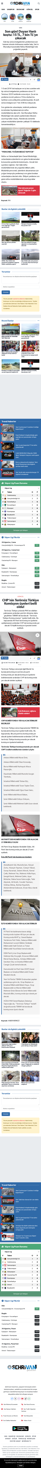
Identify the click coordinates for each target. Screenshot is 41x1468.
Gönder (6, 292)
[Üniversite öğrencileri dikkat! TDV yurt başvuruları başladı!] (11, 1037)
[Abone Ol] (38, 79)
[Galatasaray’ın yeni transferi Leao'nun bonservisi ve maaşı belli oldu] (30, 346)
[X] (15, 1398)
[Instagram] (18, 1398)
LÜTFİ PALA (14, 84)
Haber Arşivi (27, 1420)
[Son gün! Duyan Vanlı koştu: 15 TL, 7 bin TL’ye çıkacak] (20, 65)
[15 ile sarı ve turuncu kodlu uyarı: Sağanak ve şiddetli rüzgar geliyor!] (30, 1056)
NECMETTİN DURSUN (9, 662)
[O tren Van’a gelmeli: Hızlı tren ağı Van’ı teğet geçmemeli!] (11, 217)
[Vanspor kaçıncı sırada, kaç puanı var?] (30, 217)
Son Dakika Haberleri (9, 1420)
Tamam (20, 1465)
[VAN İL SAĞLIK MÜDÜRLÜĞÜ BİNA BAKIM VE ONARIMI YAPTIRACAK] (11, 329)
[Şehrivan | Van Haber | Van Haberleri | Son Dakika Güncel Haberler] (20, 3)
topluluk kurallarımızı (19, 299)
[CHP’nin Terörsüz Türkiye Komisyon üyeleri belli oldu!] (20, 644)
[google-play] (20, 1429)
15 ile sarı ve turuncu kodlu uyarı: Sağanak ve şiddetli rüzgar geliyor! (30, 1064)
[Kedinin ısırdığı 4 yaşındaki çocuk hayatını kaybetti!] (11, 364)
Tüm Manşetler (28, 1416)
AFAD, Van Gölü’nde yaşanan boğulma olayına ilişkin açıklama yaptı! (10, 262)
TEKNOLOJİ (22, 1439)
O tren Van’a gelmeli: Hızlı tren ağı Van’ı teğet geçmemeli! (10, 225)
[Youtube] (22, 1398)
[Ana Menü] (2, 3)
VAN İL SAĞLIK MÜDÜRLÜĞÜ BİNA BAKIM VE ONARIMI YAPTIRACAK (11, 336)
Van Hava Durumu (29, 1404)
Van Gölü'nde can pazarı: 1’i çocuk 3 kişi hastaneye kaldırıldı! (29, 262)
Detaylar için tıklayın (20, 530)
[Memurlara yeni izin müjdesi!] (30, 1076)
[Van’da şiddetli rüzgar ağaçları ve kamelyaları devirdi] (30, 236)
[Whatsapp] (29, 1398)
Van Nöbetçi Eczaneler (11, 1404)
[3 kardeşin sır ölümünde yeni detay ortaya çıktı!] (30, 1037)
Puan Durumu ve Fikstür (10, 1416)
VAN (3, 9)
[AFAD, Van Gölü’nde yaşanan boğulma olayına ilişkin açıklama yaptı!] (11, 254)
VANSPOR (10, 9)
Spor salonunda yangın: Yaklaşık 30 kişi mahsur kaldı (10, 353)
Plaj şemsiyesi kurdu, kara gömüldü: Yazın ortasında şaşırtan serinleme (10, 1084)
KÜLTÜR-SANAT (15, 1441)
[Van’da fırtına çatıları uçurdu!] (11, 236)
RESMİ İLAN (31, 1439)
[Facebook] (12, 1398)
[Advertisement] (20, 396)
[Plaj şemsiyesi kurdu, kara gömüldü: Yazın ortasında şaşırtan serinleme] (11, 1076)
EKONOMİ (20, 9)
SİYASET (8, 1439)
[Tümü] (38, 321)
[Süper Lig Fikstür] (38, 537)
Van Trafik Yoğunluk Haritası (28, 1410)
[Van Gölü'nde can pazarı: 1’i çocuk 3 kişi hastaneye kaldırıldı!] (30, 254)
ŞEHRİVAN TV (26, 1441)
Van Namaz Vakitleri (10, 1409)
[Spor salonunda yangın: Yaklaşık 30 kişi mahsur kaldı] (11, 346)
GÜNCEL (29, 9)
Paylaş (6, 79)
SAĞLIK (14, 1439)
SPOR (37, 9)
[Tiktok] (25, 1398)
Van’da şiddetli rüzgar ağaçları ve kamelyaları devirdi (29, 244)
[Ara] (39, 3)
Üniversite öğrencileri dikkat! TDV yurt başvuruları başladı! (9, 1046)
